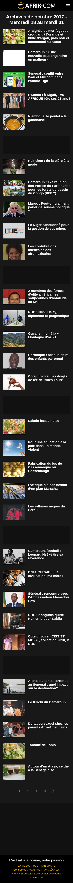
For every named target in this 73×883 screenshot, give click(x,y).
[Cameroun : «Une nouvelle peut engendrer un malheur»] (14, 58)
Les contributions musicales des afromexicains (42, 250)
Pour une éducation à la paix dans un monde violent (47, 445)
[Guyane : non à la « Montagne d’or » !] (14, 339)
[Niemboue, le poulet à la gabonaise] (14, 122)
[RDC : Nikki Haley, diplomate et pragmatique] (14, 318)
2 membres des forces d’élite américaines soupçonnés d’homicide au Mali (47, 296)
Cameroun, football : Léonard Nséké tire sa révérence (45, 554)
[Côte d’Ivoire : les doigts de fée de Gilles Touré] (14, 382)
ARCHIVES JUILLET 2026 (25, 873)
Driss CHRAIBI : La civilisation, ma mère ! (45, 574)
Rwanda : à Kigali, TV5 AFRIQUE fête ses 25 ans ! (49, 96)
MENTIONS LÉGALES (48, 869)
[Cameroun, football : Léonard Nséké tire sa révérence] (14, 556)
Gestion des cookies (51, 873)
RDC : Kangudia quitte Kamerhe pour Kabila (46, 617)
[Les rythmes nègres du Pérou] (14, 512)
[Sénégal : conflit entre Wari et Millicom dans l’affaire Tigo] (14, 79)
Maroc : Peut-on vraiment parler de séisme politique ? (49, 207)
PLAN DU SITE (47, 866)
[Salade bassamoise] (14, 426)
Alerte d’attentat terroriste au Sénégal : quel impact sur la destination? (48, 684)
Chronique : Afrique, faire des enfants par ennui (48, 356)
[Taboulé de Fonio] (14, 751)
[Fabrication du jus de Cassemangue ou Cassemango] (14, 469)
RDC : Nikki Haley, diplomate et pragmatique (48, 314)
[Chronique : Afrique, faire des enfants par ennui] (14, 360)
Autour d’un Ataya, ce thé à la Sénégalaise (48, 768)
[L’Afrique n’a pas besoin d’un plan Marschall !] (14, 491)
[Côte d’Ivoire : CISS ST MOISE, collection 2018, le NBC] (14, 642)
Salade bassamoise (43, 421)
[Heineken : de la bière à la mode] (14, 166)
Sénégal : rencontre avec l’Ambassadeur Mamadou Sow (48, 597)
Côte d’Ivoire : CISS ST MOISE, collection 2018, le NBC (49, 640)
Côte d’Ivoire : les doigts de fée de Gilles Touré (47, 378)
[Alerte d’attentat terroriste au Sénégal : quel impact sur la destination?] (14, 686)
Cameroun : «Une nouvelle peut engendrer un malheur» (47, 55)
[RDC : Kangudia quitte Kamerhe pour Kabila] (14, 621)
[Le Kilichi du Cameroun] (14, 708)
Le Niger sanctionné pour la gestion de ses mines (48, 226)
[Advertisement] (36, 145)
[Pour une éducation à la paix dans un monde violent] (14, 448)
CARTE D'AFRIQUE (28, 866)
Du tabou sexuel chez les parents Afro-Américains (48, 725)
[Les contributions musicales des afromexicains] (14, 252)
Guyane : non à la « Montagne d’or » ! (43, 335)
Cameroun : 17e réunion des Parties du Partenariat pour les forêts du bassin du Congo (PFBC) (49, 187)
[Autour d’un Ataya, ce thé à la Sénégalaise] (14, 772)
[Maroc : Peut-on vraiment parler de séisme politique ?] (14, 209)
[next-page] (53, 791)
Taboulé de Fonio (42, 745)
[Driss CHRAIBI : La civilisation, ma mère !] (14, 578)
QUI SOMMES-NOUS (24, 869)
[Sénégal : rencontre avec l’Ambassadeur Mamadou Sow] (14, 599)
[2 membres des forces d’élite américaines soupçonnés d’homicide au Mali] (14, 296)
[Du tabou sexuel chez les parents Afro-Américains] (14, 729)
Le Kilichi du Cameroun (47, 702)
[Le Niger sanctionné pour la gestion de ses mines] (14, 230)
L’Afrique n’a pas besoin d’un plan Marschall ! (47, 487)
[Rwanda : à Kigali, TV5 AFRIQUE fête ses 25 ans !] (14, 100)
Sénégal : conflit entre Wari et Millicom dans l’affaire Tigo (45, 77)
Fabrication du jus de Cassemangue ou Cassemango (45, 467)
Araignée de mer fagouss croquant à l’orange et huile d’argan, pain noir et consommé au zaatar (48, 36)
